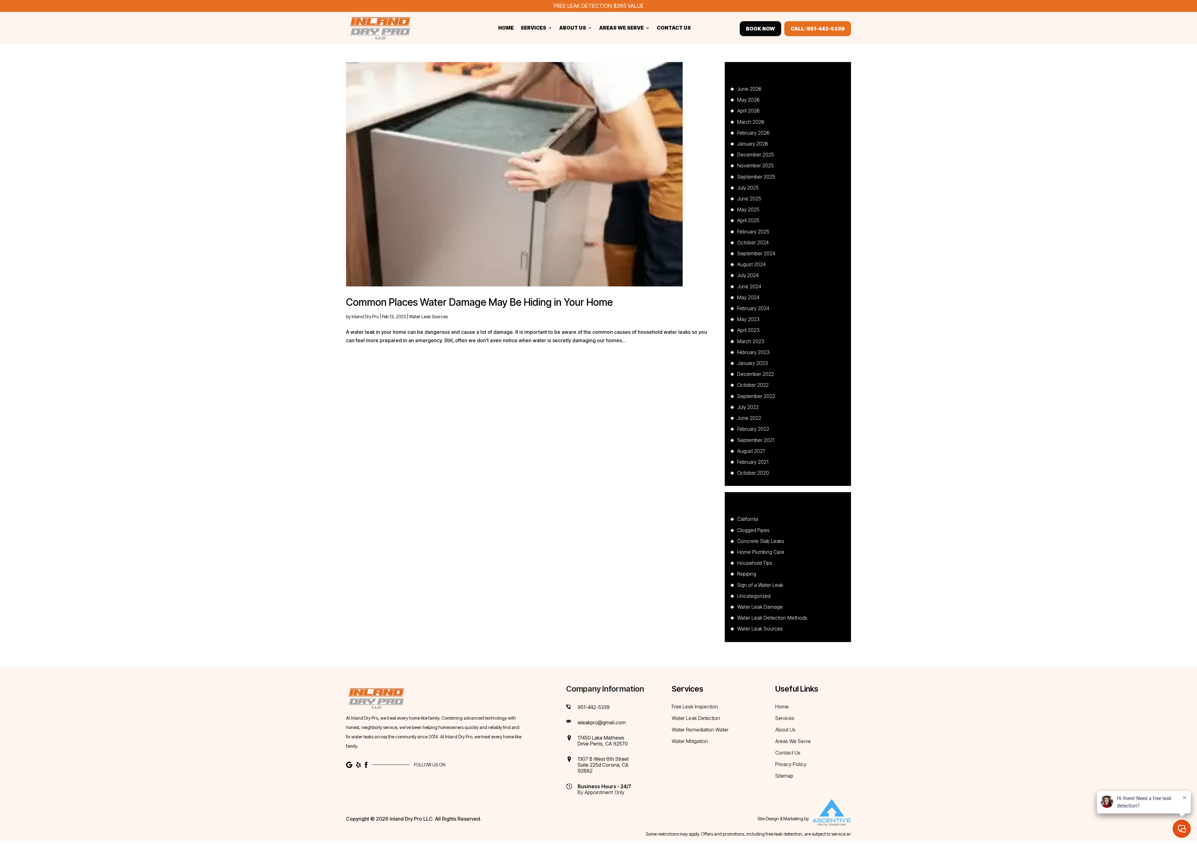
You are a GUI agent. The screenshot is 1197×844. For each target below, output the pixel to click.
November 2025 (755, 165)
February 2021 (752, 462)
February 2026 (753, 133)
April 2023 (748, 330)
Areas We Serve (621, 28)
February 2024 (753, 308)
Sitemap (784, 776)
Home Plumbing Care (760, 552)
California (747, 519)
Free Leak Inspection (695, 707)
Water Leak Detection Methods (772, 618)
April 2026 (748, 111)
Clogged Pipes (753, 530)
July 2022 (748, 407)
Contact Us (674, 28)
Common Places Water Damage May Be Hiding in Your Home (479, 302)
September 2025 (756, 177)
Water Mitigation (690, 741)
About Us (572, 28)
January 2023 (752, 363)
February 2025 (753, 231)
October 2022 (753, 385)
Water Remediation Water (700, 730)
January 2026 (752, 144)
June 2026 (749, 89)
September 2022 (756, 396)
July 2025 (748, 188)
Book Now (760, 29)
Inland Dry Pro (365, 316)
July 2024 (748, 275)
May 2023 (748, 319)
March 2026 (750, 122)
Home (506, 28)
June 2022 (749, 418)
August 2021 (751, 451)
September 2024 (756, 253)
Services (533, 28)
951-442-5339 (594, 707)
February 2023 (753, 352)
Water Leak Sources (428, 316)
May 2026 (748, 100)
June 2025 (749, 198)
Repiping (746, 574)
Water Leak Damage (760, 607)
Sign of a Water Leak (760, 585)
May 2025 (748, 209)
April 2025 (748, 220)
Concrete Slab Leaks (760, 541)
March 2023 (750, 341)
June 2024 (749, 286)
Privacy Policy (790, 764)
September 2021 (755, 440)
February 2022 (753, 429)
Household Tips (754, 563)
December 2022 (755, 374)
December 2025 (755, 154)
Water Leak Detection (696, 718)
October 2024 (753, 242)
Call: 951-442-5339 (818, 29)
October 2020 (753, 473)
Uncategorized (754, 596)
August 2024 (751, 264)
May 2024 (748, 297)
